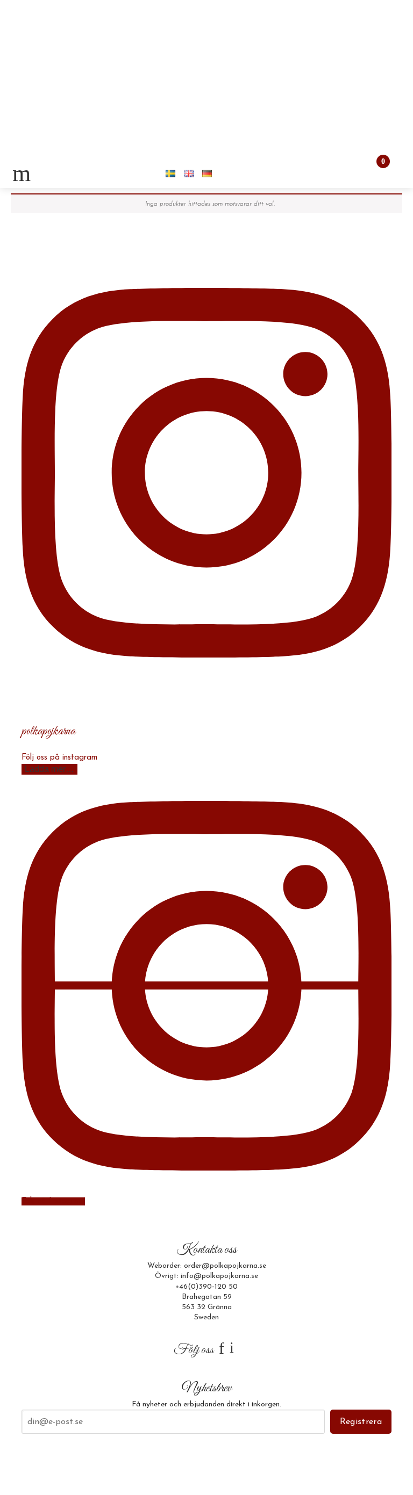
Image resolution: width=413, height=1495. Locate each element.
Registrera (361, 1422)
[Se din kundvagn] (374, 173)
